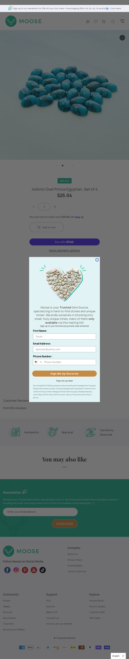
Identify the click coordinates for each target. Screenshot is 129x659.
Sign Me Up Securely (64, 373)
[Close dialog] (97, 259)
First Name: (40, 331)
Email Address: (42, 343)
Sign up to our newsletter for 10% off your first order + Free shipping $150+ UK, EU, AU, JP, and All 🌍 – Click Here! (67, 8)
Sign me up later (64, 380)
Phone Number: (42, 356)
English (115, 655)
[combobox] (118, 656)
